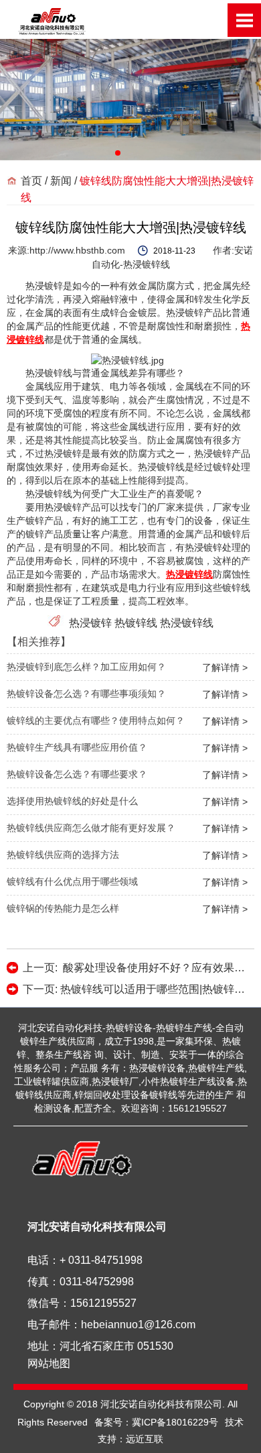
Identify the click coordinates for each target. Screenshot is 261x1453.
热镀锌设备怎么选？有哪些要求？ (77, 774)
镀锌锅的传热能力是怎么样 (63, 908)
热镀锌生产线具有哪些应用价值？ (77, 747)
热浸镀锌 (91, 623)
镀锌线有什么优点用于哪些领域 (72, 881)
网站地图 (48, 1363)
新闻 (61, 180)
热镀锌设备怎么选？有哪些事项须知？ (86, 693)
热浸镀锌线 (186, 623)
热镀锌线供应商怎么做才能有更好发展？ (91, 827)
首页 (31, 180)
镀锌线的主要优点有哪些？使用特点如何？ (96, 720)
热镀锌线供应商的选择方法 (63, 854)
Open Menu (244, 20)
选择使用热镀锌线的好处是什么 (72, 801)
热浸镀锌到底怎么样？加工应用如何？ (86, 666)
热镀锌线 (135, 623)
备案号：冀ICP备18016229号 (156, 1422)
